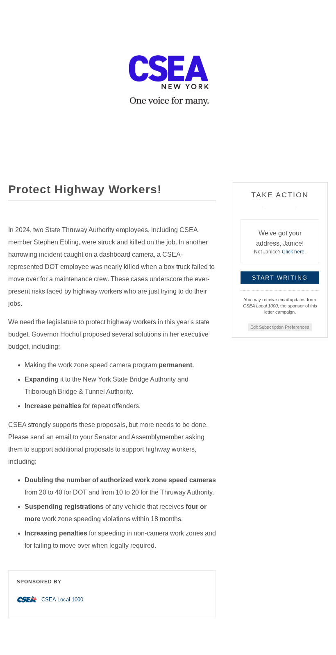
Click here (293, 252)
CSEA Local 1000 (62, 599)
